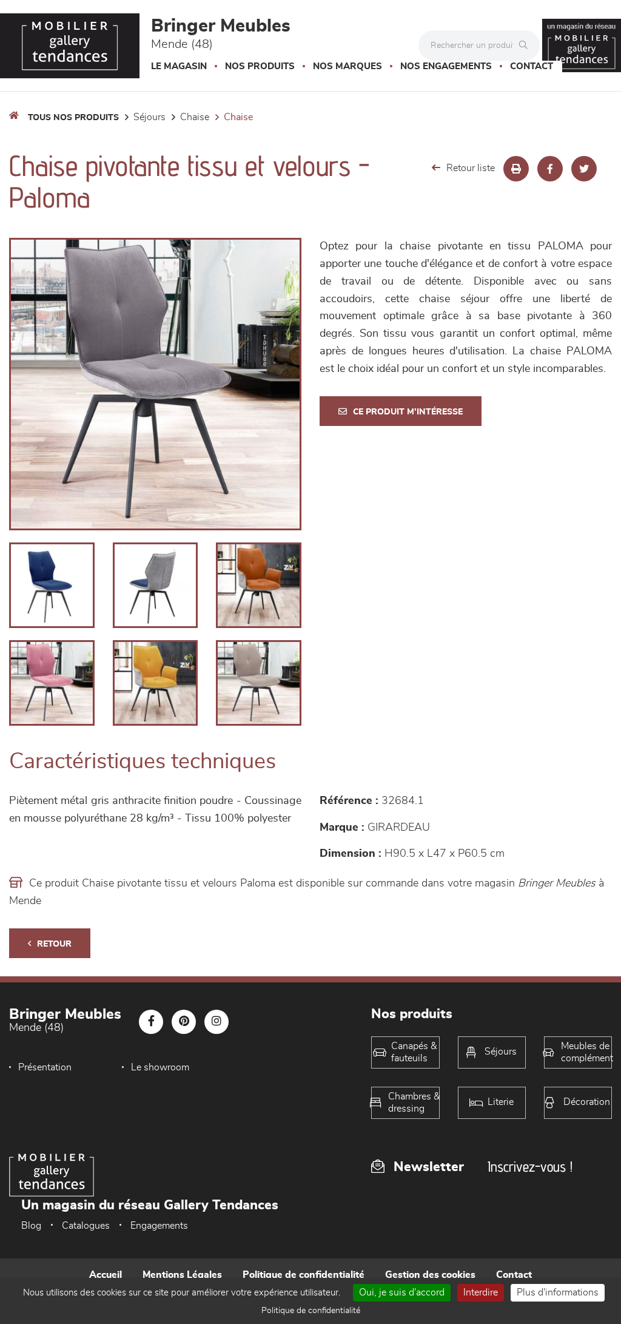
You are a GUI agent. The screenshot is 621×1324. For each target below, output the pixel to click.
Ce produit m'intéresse (408, 412)
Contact (531, 66)
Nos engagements (446, 66)
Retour (54, 944)
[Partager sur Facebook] (550, 168)
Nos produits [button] (260, 66)
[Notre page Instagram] (216, 1022)
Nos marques (347, 66)
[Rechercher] (526, 45)
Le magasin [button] (179, 66)
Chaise (194, 117)
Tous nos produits (73, 117)
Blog (31, 1226)
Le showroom (160, 1067)
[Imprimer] (516, 168)
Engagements (159, 1226)
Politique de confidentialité (303, 1275)
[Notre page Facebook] (151, 1022)
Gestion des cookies (430, 1275)
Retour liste (470, 168)
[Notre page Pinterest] (184, 1022)
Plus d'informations (558, 1292)
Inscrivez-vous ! (530, 1166)
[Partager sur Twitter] (584, 168)
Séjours (149, 117)
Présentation (45, 1067)
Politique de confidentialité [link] (310, 1310)
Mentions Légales (182, 1275)
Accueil (105, 1275)
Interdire (480, 1292)
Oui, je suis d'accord (402, 1292)
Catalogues (86, 1226)
